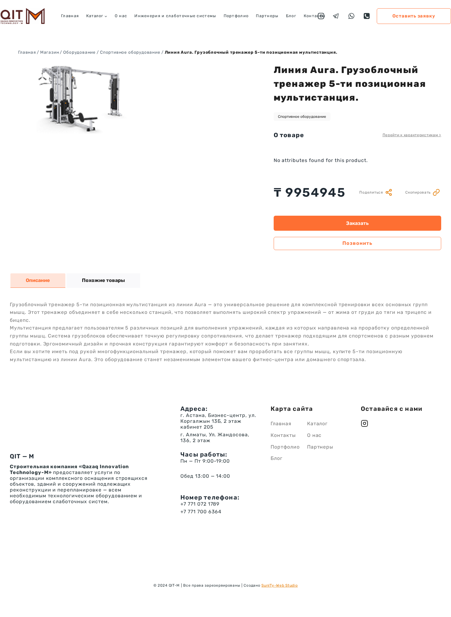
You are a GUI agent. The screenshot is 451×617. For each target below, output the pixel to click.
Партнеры (267, 15)
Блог (291, 15)
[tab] (37, 280)
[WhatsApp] (351, 16)
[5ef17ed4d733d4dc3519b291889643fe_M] (80, 98)
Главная (70, 15)
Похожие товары (103, 280)
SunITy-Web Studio (279, 585)
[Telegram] (336, 16)
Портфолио (236, 15)
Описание (38, 280)
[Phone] (367, 16)
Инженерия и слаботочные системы (175, 15)
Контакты (314, 15)
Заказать (357, 223)
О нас (121, 15)
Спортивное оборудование (302, 116)
